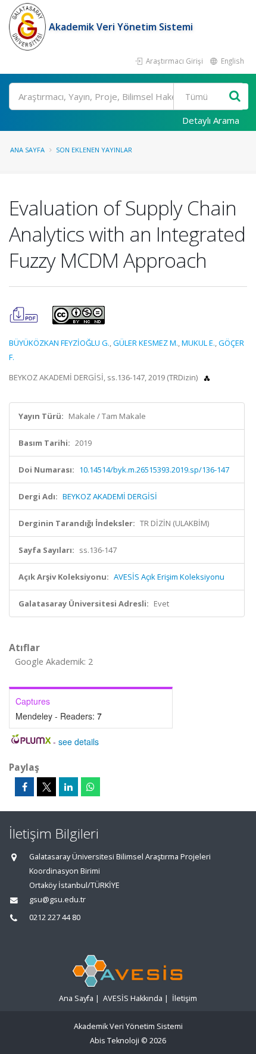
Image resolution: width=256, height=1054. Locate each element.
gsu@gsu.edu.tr (57, 900)
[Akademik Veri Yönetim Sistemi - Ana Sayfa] (29, 27)
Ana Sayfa (27, 149)
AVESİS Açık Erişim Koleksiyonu (169, 576)
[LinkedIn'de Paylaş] (68, 786)
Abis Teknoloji (114, 1041)
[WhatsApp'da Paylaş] (90, 786)
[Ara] (234, 96)
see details (78, 742)
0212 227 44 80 (54, 917)
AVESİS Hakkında (133, 998)
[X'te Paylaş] (46, 786)
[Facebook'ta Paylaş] (24, 786)
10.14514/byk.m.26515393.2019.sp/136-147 (154, 469)
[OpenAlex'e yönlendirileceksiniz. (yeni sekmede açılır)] (206, 377)
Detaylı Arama (210, 120)
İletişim (184, 998)
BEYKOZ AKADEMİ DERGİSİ (110, 496)
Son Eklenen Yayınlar (94, 149)
